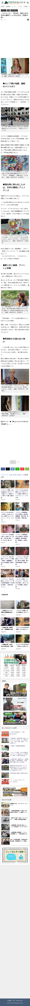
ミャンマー (14, 6)
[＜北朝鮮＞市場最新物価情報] (5, 747)
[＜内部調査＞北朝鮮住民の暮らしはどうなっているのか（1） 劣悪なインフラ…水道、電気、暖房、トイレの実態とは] (5, 740)
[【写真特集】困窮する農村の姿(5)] (5, 775)
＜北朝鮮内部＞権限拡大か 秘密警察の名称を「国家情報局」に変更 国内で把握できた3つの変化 (19, 761)
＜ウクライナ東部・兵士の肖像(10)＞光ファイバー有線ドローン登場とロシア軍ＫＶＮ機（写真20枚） (19, 754)
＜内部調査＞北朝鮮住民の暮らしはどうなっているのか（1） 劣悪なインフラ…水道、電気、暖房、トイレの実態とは (19, 741)
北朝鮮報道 (8, 6)
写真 (8, 10)
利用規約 (9, 1000)
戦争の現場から (14, 10)
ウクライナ (20, 6)
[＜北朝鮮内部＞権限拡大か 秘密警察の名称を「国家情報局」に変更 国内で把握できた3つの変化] (5, 761)
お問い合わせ (19, 1000)
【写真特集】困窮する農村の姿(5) (19, 773)
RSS (14, 1000)
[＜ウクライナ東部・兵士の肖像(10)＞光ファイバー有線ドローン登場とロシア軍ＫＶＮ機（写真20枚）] (5, 754)
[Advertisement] (15, 40)
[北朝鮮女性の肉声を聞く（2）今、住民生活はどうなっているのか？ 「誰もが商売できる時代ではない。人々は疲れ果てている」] (5, 767)
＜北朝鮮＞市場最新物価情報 (17, 745)
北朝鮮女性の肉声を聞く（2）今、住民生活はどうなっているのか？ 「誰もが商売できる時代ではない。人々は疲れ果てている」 (19, 768)
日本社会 (2, 6)
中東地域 (25, 6)
